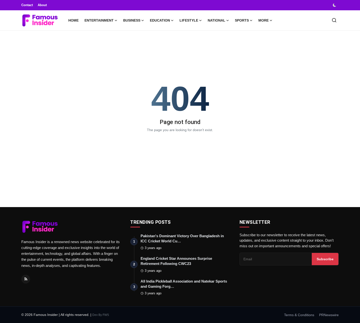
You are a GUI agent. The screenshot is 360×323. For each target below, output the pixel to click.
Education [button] (160, 20)
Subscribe (325, 259)
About (42, 5)
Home (73, 20)
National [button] (216, 20)
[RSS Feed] (25, 279)
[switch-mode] (335, 5)
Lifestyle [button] (189, 20)
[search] (334, 20)
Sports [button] (242, 20)
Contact (27, 5)
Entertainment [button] (99, 20)
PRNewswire (329, 315)
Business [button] (131, 20)
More (263, 20)
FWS (106, 315)
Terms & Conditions (299, 315)
